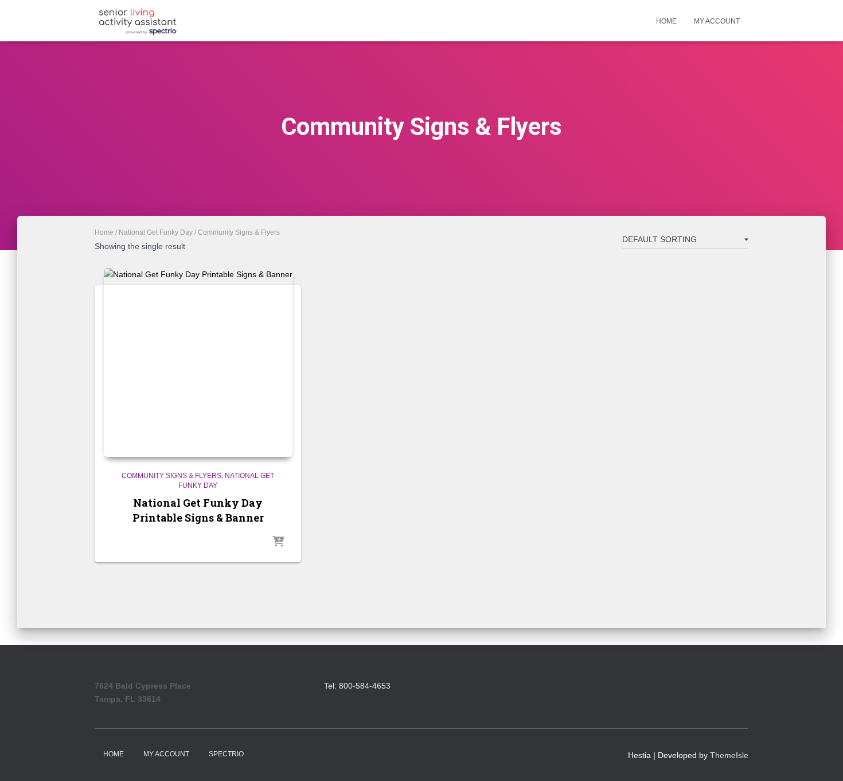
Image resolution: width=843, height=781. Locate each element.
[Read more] (278, 542)
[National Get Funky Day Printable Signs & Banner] (198, 362)
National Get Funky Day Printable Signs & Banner (198, 510)
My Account (717, 21)
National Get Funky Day (156, 232)
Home (666, 21)
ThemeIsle (729, 755)
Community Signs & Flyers (171, 476)
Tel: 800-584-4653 (357, 685)
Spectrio (226, 754)
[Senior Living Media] (137, 20)
